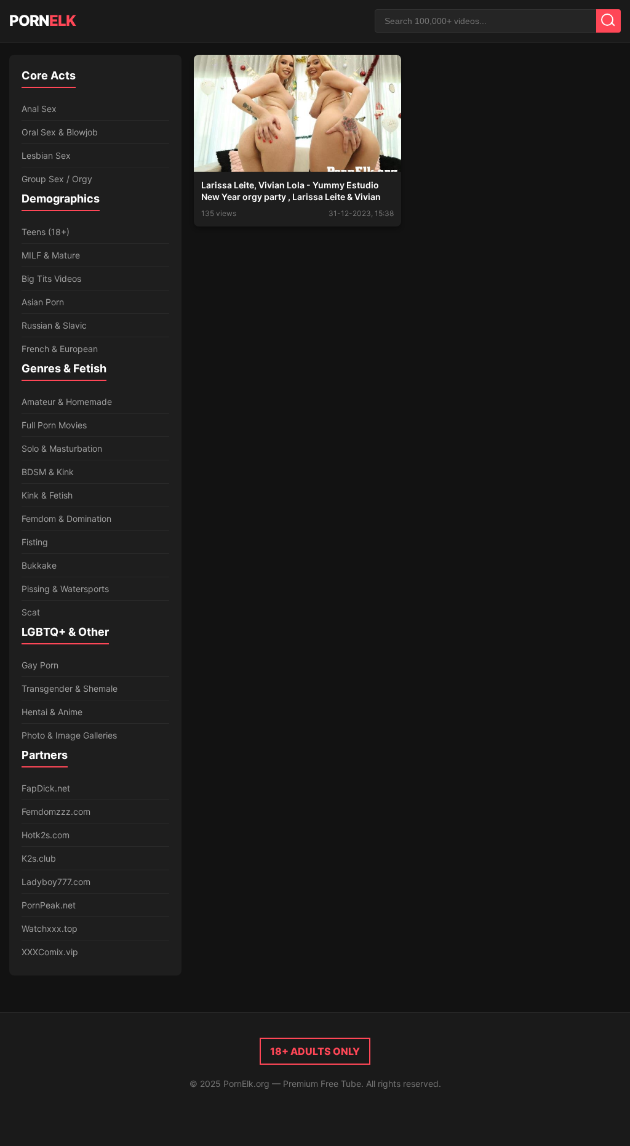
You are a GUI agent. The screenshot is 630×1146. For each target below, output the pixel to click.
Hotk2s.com (46, 835)
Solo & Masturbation (62, 448)
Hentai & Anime (52, 712)
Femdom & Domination (66, 518)
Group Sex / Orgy (57, 179)
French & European (60, 348)
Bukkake (39, 565)
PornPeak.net (49, 905)
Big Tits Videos (51, 278)
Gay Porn (40, 665)
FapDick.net (46, 788)
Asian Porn (43, 302)
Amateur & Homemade (67, 401)
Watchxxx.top (50, 928)
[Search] (608, 21)
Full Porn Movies (54, 425)
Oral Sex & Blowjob (60, 132)
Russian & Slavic (54, 325)
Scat (31, 612)
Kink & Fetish (47, 495)
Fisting (35, 542)
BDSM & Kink (48, 472)
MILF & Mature (51, 255)
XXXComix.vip (50, 952)
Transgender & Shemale (70, 688)
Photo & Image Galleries (69, 735)
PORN (42, 21)
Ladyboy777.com (56, 881)
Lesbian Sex (46, 155)
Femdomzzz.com (56, 811)
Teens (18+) (46, 231)
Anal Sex (39, 108)
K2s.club (39, 858)
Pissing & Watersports (65, 588)
